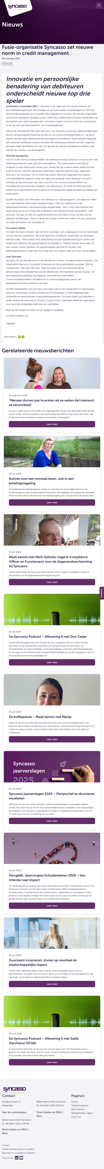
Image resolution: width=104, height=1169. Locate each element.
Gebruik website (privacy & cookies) (18, 1149)
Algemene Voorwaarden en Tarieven (18, 1153)
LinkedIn (58, 310)
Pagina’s (78, 1096)
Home (74, 1101)
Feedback (101, 593)
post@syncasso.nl (11, 1101)
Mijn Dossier (77, 1109)
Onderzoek (7, 64)
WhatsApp (7, 1105)
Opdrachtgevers (80, 1105)
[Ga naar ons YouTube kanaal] (21, 1158)
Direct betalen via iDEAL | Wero (15, 1131)
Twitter (47, 310)
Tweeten (10, 323)
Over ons (76, 1116)
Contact (8, 1096)
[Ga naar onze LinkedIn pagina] (16, 1158)
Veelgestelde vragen (82, 1113)
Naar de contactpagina (14, 1112)
